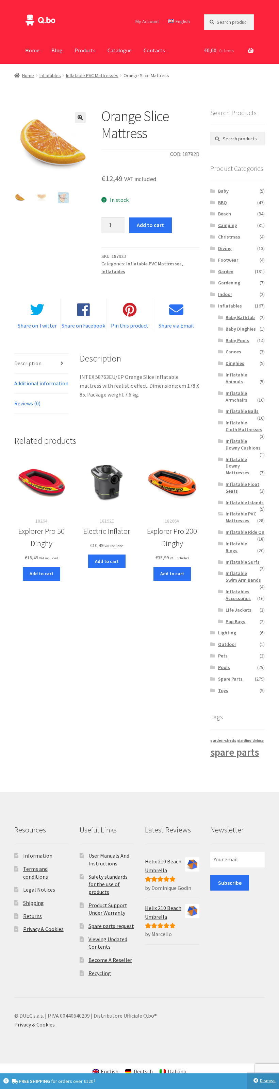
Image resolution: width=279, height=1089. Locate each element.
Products (85, 50)
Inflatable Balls (242, 411)
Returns (32, 916)
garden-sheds (223, 740)
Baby (223, 191)
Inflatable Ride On (245, 532)
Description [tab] (28, 363)
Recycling (99, 973)
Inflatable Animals (236, 378)
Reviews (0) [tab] (27, 403)
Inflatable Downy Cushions (243, 444)
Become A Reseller (110, 959)
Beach (224, 214)
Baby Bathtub (240, 317)
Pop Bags (235, 621)
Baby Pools (237, 340)
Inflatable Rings (236, 547)
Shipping (33, 902)
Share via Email (176, 325)
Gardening (229, 283)
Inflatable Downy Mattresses (237, 466)
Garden (225, 271)
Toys (223, 690)
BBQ (222, 202)
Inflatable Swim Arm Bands (243, 576)
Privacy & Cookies (43, 929)
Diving (225, 248)
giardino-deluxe (250, 740)
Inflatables (50, 75)
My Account (147, 21)
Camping (227, 225)
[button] (80, 117)
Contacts (154, 50)
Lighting (227, 633)
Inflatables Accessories (238, 595)
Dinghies (235, 363)
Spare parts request (111, 926)
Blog (57, 50)
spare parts (234, 752)
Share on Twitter (37, 325)
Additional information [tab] (41, 383)
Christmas (229, 237)
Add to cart (150, 225)
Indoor (225, 294)
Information (37, 855)
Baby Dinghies (241, 329)
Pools (224, 667)
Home (32, 50)
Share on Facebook (83, 325)
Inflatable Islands (245, 502)
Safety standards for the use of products (108, 884)
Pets (223, 656)
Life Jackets (238, 610)
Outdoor (227, 644)
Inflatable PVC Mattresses (92, 75)
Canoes (233, 352)
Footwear (228, 260)
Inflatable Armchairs (236, 396)
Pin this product (129, 325)
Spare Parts (230, 679)
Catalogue (120, 50)
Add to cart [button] (41, 573)
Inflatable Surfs (243, 562)
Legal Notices (39, 889)
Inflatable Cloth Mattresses (244, 426)
